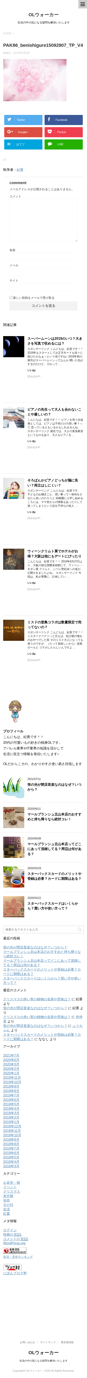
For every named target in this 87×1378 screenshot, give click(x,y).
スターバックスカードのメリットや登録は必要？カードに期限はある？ (54, 876)
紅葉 (6, 1213)
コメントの (15, 1239)
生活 (6, 1209)
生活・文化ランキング (18, 1256)
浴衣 (6, 1200)
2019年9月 (11, 1086)
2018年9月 (11, 1139)
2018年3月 (11, 1166)
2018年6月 (11, 1153)
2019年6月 (11, 1100)
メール (14, 265)
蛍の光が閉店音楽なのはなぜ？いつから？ (35, 947)
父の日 (8, 1205)
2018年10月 (12, 1135)
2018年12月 (12, 1126)
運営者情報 (67, 1342)
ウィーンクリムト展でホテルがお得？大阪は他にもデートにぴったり (54, 553)
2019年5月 (11, 1104)
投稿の (12, 1234)
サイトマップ (48, 1342)
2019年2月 (11, 1117)
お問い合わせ (27, 1342)
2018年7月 (11, 1148)
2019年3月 (11, 1113)
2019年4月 (11, 1108)
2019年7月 (11, 1095)
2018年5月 (11, 1157)
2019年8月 (11, 1091)
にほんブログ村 (15, 1273)
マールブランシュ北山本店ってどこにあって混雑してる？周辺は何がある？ (54, 849)
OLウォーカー (44, 14)
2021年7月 (11, 1055)
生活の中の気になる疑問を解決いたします (43, 1360)
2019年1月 (11, 1122)
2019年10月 (12, 1082)
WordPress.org (14, 1243)
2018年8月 (11, 1144)
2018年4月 (11, 1162)
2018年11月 (12, 1131)
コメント (15, 196)
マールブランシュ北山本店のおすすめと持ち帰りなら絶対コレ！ (54, 816)
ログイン (10, 1230)
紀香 (20, 169)
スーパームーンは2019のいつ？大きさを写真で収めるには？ (54, 341)
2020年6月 (11, 1060)
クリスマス (11, 1191)
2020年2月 (11, 1069)
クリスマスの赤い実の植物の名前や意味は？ (37, 999)
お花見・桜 (11, 1182)
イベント (10, 1187)
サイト (14, 280)
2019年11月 (12, 1077)
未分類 (8, 1196)
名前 (12, 250)
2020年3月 (11, 1064)
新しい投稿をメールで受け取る (33, 297)
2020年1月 (11, 1073)
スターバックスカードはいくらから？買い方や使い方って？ (52, 906)
